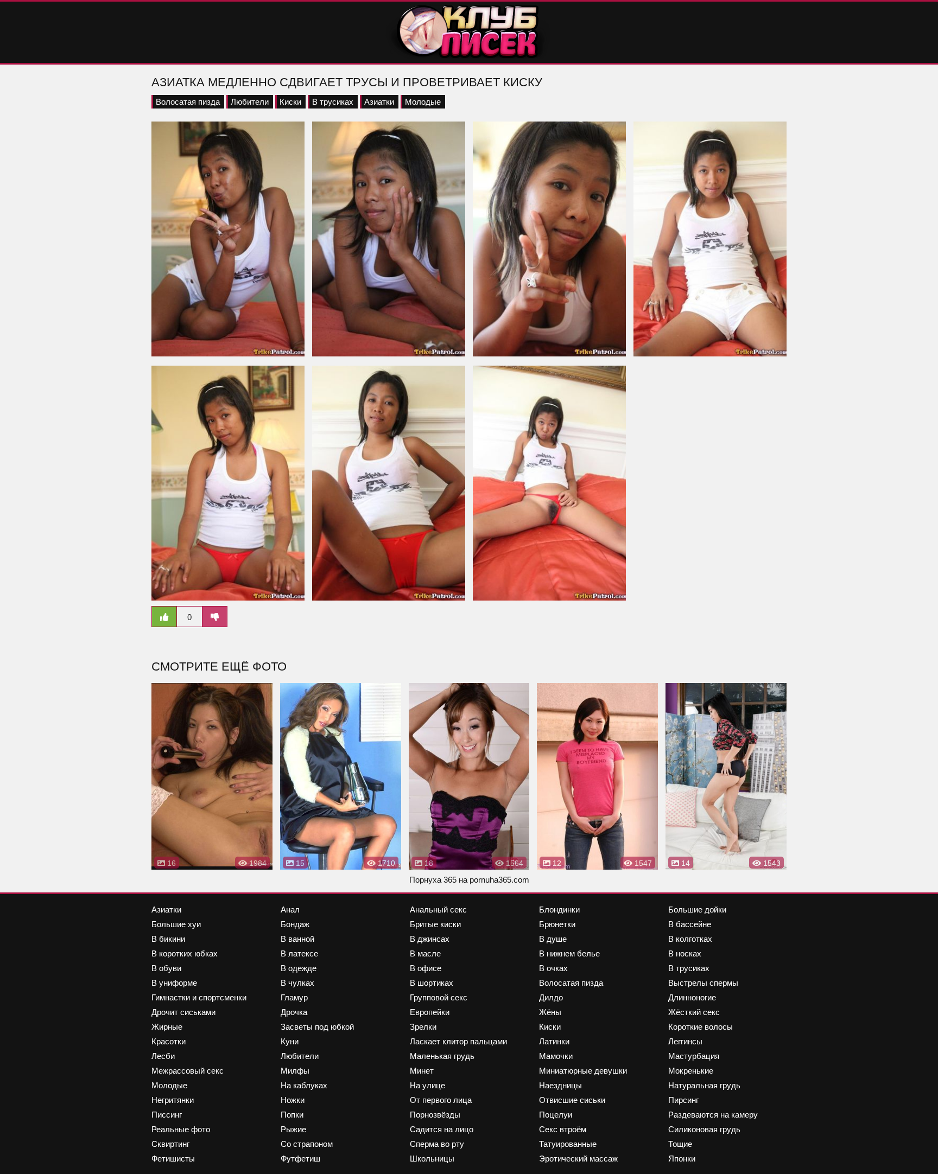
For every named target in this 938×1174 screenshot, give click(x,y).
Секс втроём (562, 1129)
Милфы (295, 1070)
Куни (290, 1041)
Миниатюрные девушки (583, 1070)
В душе (553, 938)
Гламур (294, 997)
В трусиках (332, 101)
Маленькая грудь (442, 1056)
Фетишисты (173, 1158)
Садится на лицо (441, 1129)
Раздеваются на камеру (713, 1114)
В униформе (174, 982)
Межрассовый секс (187, 1070)
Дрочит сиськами (183, 1012)
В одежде (298, 968)
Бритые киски (435, 924)
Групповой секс (438, 997)
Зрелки (423, 1026)
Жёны (550, 1012)
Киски (290, 101)
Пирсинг (683, 1100)
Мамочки (556, 1056)
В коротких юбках (184, 953)
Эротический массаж (578, 1158)
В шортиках (431, 982)
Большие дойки (697, 909)
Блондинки (559, 909)
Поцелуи (555, 1114)
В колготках (690, 938)
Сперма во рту (437, 1144)
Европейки (429, 1012)
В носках (684, 953)
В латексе (299, 953)
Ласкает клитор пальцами (458, 1041)
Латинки (554, 1041)
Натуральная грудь (704, 1085)
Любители (250, 101)
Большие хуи (176, 924)
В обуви (166, 968)
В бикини (168, 938)
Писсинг (166, 1114)
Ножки (293, 1100)
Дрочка (294, 1012)
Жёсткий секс (694, 1012)
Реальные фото (180, 1129)
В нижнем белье (569, 953)
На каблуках (304, 1085)
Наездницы (560, 1085)
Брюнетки (557, 924)
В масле (425, 953)
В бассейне (689, 924)
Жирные (166, 1026)
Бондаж (295, 924)
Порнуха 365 (433, 879)
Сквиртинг (170, 1144)
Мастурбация (693, 1056)
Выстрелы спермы (703, 982)
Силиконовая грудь (704, 1129)
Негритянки (172, 1100)
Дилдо (551, 997)
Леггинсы (685, 1041)
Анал (290, 909)
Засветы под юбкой (317, 1026)
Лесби (163, 1056)
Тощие (680, 1144)
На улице (427, 1085)
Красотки (168, 1041)
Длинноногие (692, 997)
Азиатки (379, 101)
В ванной (297, 938)
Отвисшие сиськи (572, 1100)
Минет (422, 1070)
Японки (681, 1158)
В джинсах (429, 938)
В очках (553, 968)
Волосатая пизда (188, 101)
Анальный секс (438, 909)
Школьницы (432, 1158)
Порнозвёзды (435, 1114)
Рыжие (293, 1129)
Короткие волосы (700, 1026)
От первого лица (441, 1100)
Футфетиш (300, 1158)
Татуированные (568, 1144)
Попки (292, 1114)
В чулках (297, 982)
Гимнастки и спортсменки (198, 997)
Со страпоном (307, 1144)
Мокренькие (690, 1070)
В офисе (425, 968)
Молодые (423, 101)
